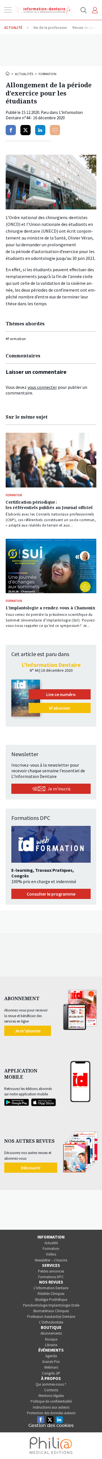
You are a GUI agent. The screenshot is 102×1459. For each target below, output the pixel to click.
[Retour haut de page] (91, 1444)
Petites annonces (51, 1271)
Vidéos (51, 1254)
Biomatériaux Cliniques (51, 1311)
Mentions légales (51, 1395)
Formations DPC (51, 1276)
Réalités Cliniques (51, 1293)
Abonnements (51, 1333)
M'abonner (59, 708)
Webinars (51, 1367)
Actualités (24, 74)
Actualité (51, 1242)
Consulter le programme (51, 894)
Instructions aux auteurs (51, 1407)
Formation (47, 74)
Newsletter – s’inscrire (51, 1260)
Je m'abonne (28, 1031)
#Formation (16, 338)
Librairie (51, 1345)
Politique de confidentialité (51, 1401)
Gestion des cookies (51, 1425)
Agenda (51, 1356)
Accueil (8, 73)
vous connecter (42, 387)
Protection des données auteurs (51, 1413)
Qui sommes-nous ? (51, 1384)
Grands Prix (51, 1361)
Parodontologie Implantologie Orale (51, 1305)
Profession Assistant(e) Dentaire (51, 1316)
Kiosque (51, 1339)
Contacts (51, 1390)
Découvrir (31, 1167)
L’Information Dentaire (51, 1288)
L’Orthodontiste (51, 1322)
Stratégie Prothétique (51, 1299)
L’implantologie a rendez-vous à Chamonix (50, 607)
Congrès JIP (51, 1373)
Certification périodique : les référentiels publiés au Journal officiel (49, 504)
